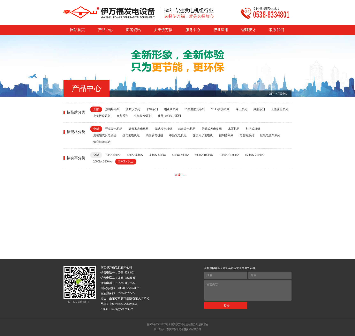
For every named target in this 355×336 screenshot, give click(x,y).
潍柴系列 (259, 109)
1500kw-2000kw (254, 154)
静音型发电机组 (139, 128)
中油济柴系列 (143, 115)
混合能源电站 (102, 142)
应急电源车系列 (270, 135)
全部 (96, 109)
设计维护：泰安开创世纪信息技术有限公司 (177, 329)
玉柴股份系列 (279, 109)
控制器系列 (226, 135)
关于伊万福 (163, 30)
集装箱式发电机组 (104, 135)
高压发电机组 (154, 135)
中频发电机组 (178, 135)
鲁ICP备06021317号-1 (158, 324)
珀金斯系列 (171, 109)
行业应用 (220, 30)
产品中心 (105, 30)
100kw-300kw (135, 154)
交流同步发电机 (203, 135)
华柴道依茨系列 (194, 109)
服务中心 (193, 30)
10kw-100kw (112, 154)
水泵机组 (234, 128)
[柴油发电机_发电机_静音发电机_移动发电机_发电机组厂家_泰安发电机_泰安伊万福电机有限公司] (109, 12)
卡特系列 (152, 109)
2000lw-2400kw (102, 161)
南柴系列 (122, 115)
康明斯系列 (112, 109)
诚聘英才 (248, 30)
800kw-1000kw (204, 154)
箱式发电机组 (163, 128)
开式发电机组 (113, 128)
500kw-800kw (180, 154)
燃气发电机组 (131, 135)
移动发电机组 (187, 128)
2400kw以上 (125, 161)
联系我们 (276, 30)
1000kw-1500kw (229, 154)
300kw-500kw (157, 154)
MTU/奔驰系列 (220, 109)
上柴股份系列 (102, 115)
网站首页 (77, 30)
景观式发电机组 (212, 128)
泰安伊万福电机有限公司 (184, 324)
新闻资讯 (133, 30)
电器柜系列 (247, 135)
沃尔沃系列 (133, 109)
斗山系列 (241, 109)
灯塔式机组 (253, 128)
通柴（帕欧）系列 (169, 115)
